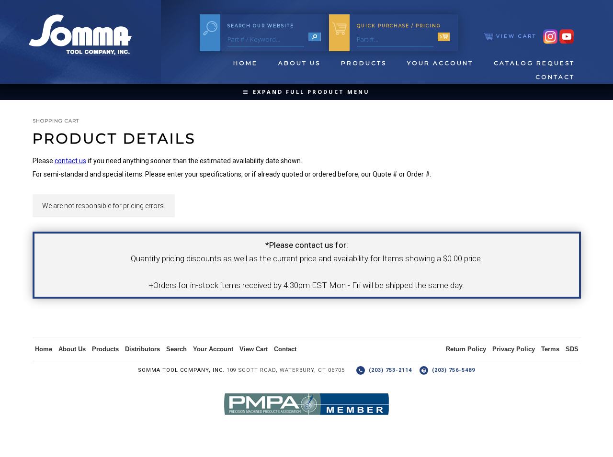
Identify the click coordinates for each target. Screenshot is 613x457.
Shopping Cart (56, 121)
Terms (550, 349)
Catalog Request (534, 63)
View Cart (514, 36)
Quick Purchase (399, 25)
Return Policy (466, 349)
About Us (299, 63)
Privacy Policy (513, 349)
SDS (572, 349)
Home (245, 63)
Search (176, 349)
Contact (555, 76)
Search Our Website (260, 25)
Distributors (142, 349)
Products (363, 63)
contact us (70, 161)
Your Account (440, 63)
